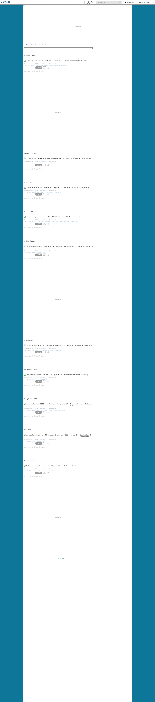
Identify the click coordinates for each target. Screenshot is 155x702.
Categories (41, 45)
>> (63, 558)
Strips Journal (29, 45)
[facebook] (84, 2)
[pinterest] (92, 2)
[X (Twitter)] (88, 2)
